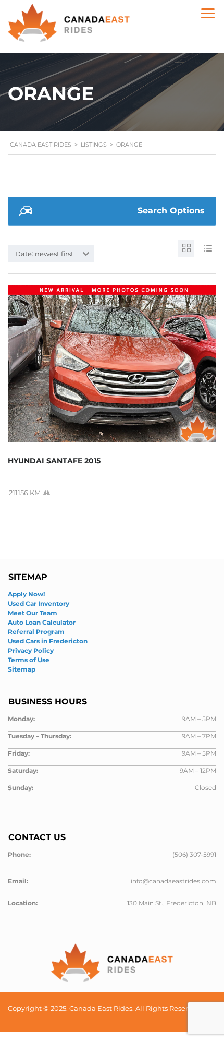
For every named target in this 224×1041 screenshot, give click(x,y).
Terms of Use (28, 660)
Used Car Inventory (38, 603)
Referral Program (36, 632)
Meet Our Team (32, 613)
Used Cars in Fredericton (48, 641)
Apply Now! (26, 594)
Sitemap (21, 669)
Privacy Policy (31, 650)
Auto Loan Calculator (42, 622)
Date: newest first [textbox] (44, 253)
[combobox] (51, 253)
